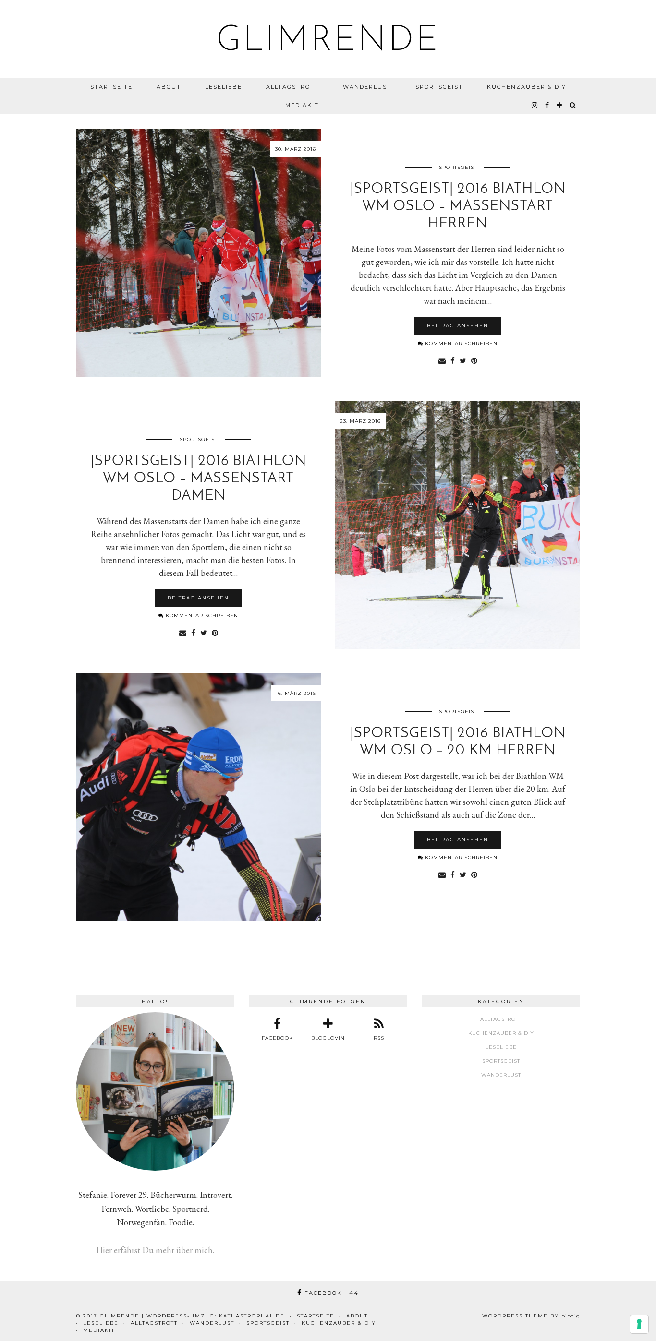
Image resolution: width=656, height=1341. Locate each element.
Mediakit (302, 105)
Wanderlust (367, 87)
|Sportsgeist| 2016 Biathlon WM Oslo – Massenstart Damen (198, 478)
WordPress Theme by (531, 1316)
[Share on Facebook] (452, 360)
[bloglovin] (560, 105)
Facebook (330, 1293)
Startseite (111, 87)
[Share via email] (442, 360)
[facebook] (547, 105)
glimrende (328, 41)
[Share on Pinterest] (474, 360)
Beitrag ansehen (457, 326)
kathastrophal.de (252, 1316)
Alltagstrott (292, 87)
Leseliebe (223, 87)
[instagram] (535, 105)
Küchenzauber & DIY (526, 87)
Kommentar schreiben (460, 343)
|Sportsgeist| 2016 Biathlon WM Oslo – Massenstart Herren (458, 206)
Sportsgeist (439, 87)
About (169, 87)
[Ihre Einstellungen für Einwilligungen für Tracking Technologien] (639, 1324)
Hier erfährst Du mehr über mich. (155, 1250)
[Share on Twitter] (463, 360)
